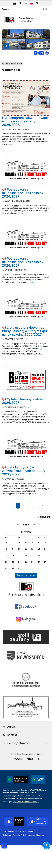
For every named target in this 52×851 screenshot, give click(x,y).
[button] (18, 759)
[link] (26, 98)
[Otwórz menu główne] (14, 3)
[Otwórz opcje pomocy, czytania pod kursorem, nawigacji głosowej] (46, 845)
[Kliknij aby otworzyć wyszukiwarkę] (37, 3)
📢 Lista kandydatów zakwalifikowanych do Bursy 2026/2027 (23, 470)
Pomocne (5, 9)
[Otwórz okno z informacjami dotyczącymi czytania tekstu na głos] (3, 63)
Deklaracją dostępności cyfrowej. (26, 802)
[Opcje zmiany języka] (31, 3)
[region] (26, 550)
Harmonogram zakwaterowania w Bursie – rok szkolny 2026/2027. (26, 121)
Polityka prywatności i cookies (32, 835)
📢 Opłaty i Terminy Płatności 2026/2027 (24, 401)
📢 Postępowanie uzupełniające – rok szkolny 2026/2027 (22, 193)
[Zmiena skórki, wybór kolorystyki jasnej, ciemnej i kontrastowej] (26, 3)
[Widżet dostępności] (20, 3)
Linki (45, 9)
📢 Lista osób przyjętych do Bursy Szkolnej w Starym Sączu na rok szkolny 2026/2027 (25, 331)
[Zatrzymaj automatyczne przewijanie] (36, 53)
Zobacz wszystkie (26, 575)
